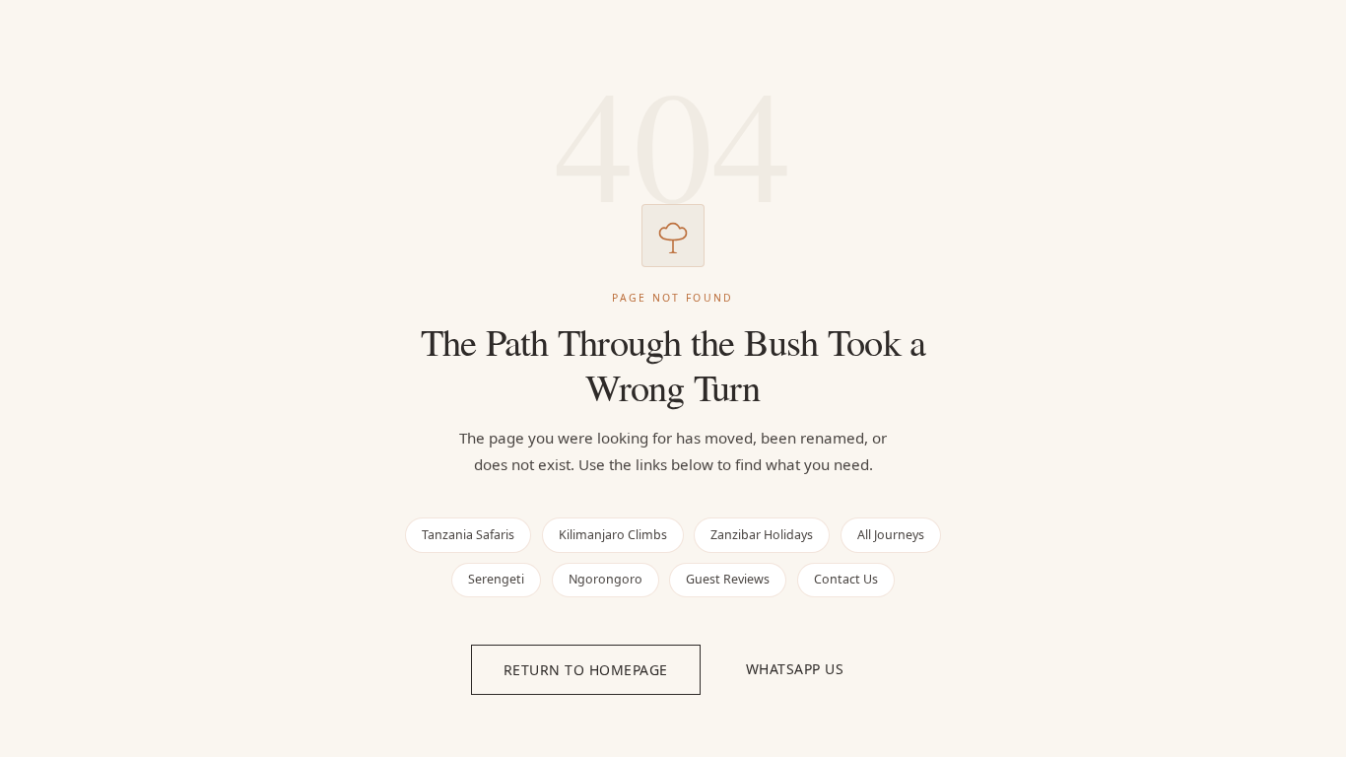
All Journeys (890, 534)
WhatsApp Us (795, 668)
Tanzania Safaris (468, 534)
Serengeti (496, 579)
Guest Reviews (728, 579)
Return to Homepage (586, 669)
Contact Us (846, 579)
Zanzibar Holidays (761, 534)
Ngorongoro (605, 579)
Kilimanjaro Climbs (613, 534)
